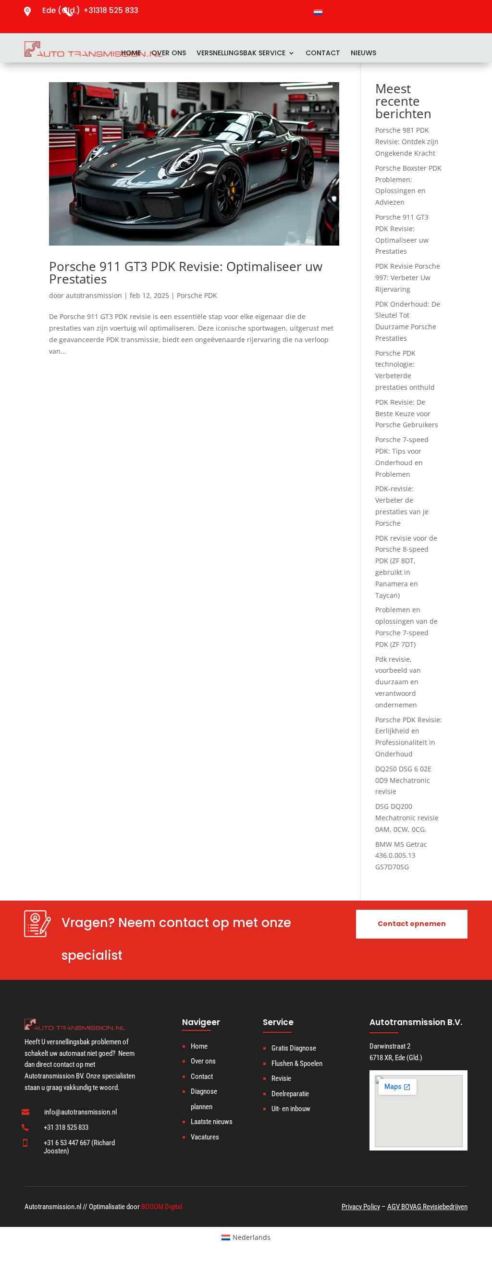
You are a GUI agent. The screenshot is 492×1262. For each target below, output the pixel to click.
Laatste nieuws (212, 1121)
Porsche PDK (197, 295)
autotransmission (94, 295)
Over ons (168, 54)
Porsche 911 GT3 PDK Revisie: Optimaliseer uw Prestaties (185, 272)
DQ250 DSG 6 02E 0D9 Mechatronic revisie (403, 780)
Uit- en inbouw (290, 1108)
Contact (323, 54)
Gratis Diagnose (293, 1048)
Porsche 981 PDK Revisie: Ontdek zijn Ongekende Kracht (407, 141)
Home (131, 54)
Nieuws (363, 54)
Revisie (281, 1078)
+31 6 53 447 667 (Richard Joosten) (79, 1146)
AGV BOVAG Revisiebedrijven (427, 1206)
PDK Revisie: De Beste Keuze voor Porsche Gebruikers (406, 413)
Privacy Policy (361, 1206)
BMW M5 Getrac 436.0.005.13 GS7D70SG (401, 856)
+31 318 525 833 (66, 1127)
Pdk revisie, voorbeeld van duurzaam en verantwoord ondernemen (398, 682)
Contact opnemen (412, 923)
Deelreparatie (290, 1093)
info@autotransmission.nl (80, 1112)
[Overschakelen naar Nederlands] (318, 12)
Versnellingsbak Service (241, 54)
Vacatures (205, 1137)
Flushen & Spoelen (296, 1063)
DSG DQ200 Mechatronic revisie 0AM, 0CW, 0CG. (407, 818)
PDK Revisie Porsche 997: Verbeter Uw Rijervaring (407, 277)
